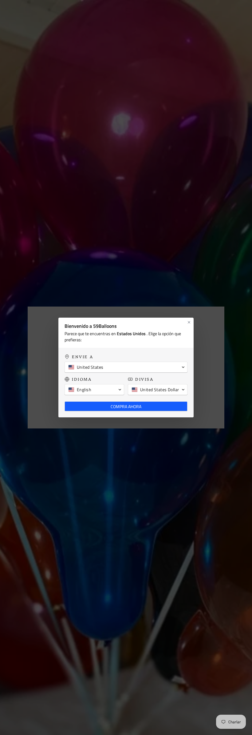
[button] (126, 367)
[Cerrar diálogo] (189, 322)
